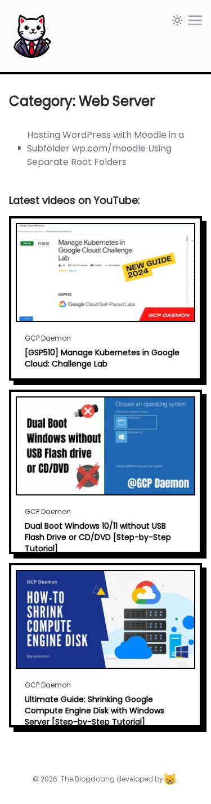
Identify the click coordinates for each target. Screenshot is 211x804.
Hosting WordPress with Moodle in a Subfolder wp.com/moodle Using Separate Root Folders (105, 148)
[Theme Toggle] (177, 20)
